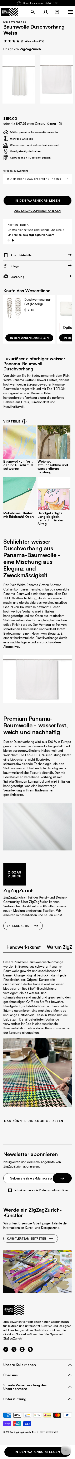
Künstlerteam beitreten (26, 1238)
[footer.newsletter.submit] (62, 1178)
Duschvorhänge (14, 21)
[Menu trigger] (70, 12)
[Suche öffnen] (32, 11)
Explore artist (19, 926)
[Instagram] (22, 1351)
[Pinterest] (30, 1351)
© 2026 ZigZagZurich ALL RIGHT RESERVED (31, 1432)
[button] (56, 11)
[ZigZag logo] (9, 12)
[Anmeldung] (45, 11)
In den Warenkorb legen (37, 200)
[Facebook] (5, 1351)
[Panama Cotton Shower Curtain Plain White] (18, 79)
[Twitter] (13, 1351)
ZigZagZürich (30, 49)
